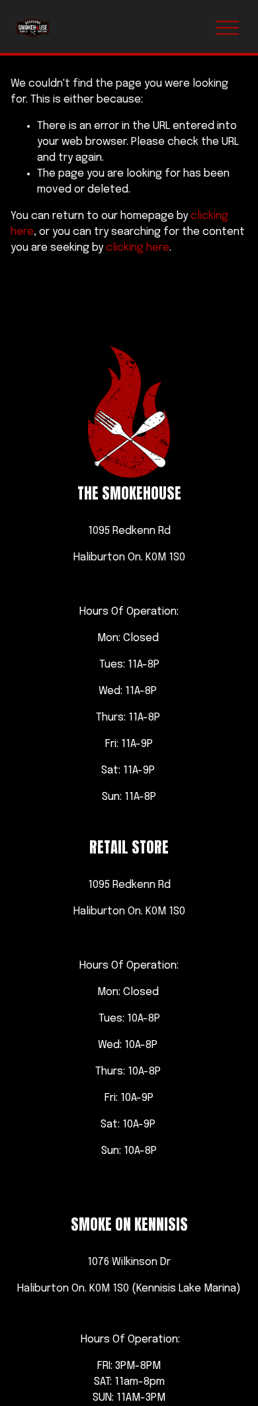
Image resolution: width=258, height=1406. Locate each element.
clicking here (137, 247)
